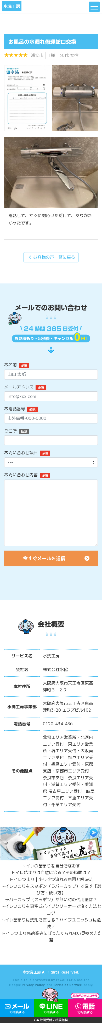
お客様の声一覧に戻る (51, 257)
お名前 (10, 365)
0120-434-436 (58, 724)
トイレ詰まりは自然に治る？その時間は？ (51, 872)
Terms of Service (67, 984)
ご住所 (10, 431)
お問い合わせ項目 (21, 453)
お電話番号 (14, 409)
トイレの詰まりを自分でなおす (51, 866)
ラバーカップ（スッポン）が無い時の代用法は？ (51, 899)
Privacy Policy (33, 984)
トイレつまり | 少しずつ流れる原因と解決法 (51, 879)
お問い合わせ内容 (21, 475)
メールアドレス (18, 387)
